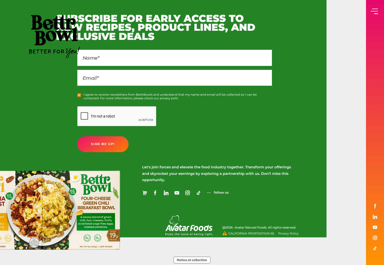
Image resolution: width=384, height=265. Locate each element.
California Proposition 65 (251, 233)
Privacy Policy (288, 233)
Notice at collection (192, 260)
